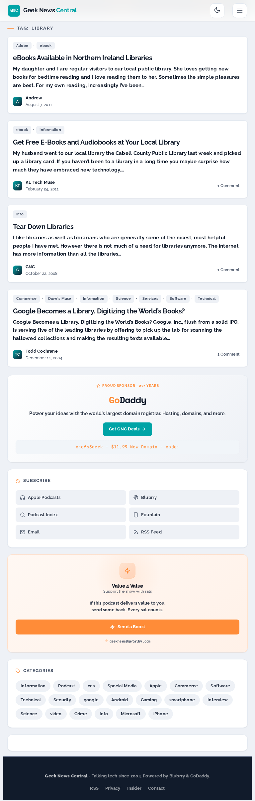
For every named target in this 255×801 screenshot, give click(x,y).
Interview (218, 699)
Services (150, 298)
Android (119, 699)
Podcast (66, 685)
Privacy (113, 788)
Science (123, 298)
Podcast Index (43, 514)
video (56, 713)
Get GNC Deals (124, 428)
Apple (155, 685)
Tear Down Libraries (43, 227)
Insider (134, 788)
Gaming (149, 699)
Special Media (122, 685)
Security (62, 699)
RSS (94, 788)
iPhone (160, 713)
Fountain (150, 514)
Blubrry (149, 497)
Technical (206, 298)
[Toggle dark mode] (217, 10)
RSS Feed (151, 531)
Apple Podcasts (44, 497)
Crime (80, 713)
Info (20, 214)
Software (178, 298)
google (91, 699)
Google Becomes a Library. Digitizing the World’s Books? (99, 311)
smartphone (182, 699)
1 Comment (228, 186)
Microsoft (131, 713)
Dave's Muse (59, 298)
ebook (45, 46)
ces (91, 685)
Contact (156, 788)
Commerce (26, 298)
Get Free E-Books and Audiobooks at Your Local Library (96, 142)
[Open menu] (239, 10)
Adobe (22, 46)
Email (34, 531)
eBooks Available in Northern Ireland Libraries (82, 58)
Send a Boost (131, 626)
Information (50, 130)
